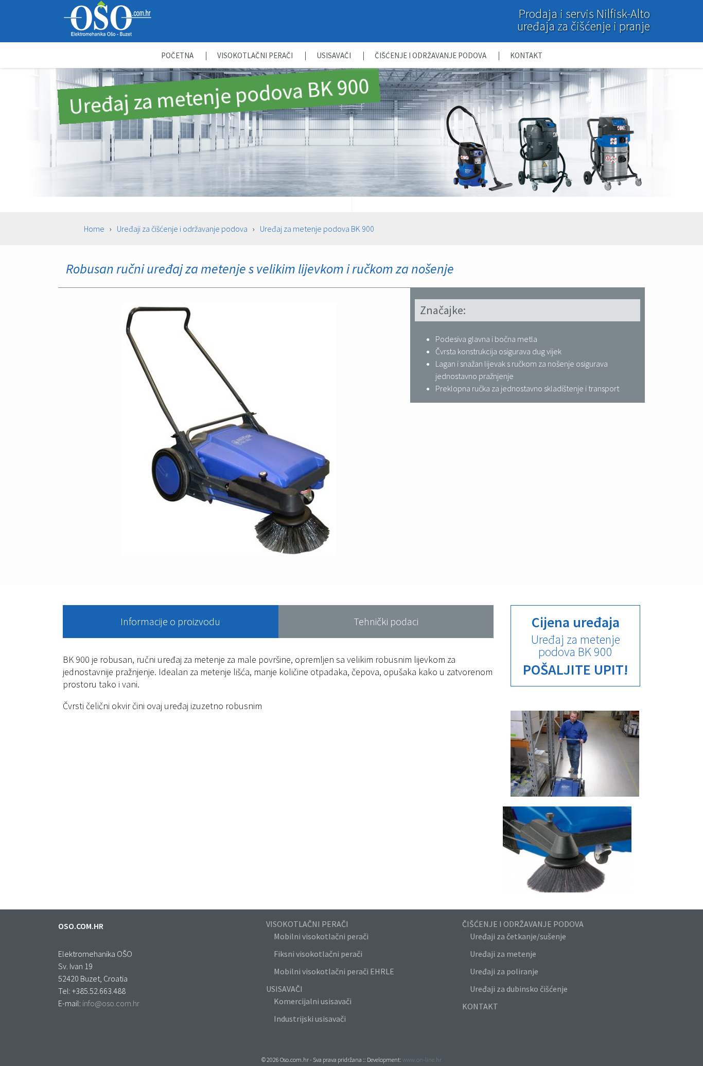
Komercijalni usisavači (312, 1001)
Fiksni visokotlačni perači (318, 954)
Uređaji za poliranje (504, 971)
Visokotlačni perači (255, 55)
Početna (178, 55)
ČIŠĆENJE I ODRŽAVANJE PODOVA (523, 924)
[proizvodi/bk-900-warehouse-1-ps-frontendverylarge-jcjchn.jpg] (575, 797)
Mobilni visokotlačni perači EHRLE (334, 971)
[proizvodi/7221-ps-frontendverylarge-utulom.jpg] (567, 893)
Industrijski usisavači (310, 1018)
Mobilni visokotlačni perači (321, 936)
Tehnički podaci (386, 621)
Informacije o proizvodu (170, 621)
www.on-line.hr (422, 1059)
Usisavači (335, 55)
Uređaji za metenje (503, 954)
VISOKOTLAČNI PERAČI (307, 924)
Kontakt (526, 55)
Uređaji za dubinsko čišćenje (519, 989)
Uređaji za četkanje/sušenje (518, 936)
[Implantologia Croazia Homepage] (107, 34)
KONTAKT (480, 1006)
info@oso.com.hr (110, 1003)
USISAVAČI (284, 989)
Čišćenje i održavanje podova (431, 55)
